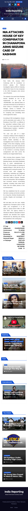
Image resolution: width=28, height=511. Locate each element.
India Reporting (14, 10)
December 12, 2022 (11, 397)
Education (6, 421)
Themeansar (14, 503)
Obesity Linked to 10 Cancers (13, 368)
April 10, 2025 (9, 479)
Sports (5, 438)
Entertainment (8, 391)
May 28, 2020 (9, 371)
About (11, 507)
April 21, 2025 (9, 462)
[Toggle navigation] (13, 18)
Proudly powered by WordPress (10, 501)
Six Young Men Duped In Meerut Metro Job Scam (13, 476)
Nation (4, 28)
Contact (16, 507)
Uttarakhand (7, 455)
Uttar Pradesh (7, 472)
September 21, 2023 (11, 348)
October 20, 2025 (10, 428)
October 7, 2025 (9, 445)
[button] (22, 18)
